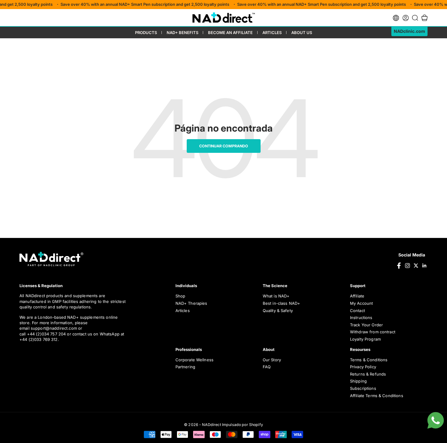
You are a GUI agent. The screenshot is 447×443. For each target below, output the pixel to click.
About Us (301, 32)
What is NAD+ (276, 296)
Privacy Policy (363, 366)
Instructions (361, 317)
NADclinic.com (409, 31)
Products (146, 32)
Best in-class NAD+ (281, 303)
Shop (180, 296)
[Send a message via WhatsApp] (435, 420)
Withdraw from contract (372, 331)
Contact (357, 310)
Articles (272, 32)
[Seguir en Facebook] (399, 266)
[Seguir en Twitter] (416, 266)
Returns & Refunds (368, 374)
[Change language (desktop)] (396, 18)
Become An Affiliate (230, 32)
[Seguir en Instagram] (407, 266)
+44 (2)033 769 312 (38, 339)
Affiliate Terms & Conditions (376, 395)
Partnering (185, 366)
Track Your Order (366, 324)
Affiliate (357, 296)
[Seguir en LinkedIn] (424, 266)
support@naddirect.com (54, 328)
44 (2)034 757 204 (48, 333)
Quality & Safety (278, 310)
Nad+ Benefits (182, 32)
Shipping (358, 381)
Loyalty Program (365, 339)
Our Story (272, 359)
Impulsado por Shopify (242, 424)
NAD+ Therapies (191, 303)
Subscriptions (363, 388)
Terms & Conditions (369, 359)
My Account (361, 303)
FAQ (267, 366)
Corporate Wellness (194, 359)
